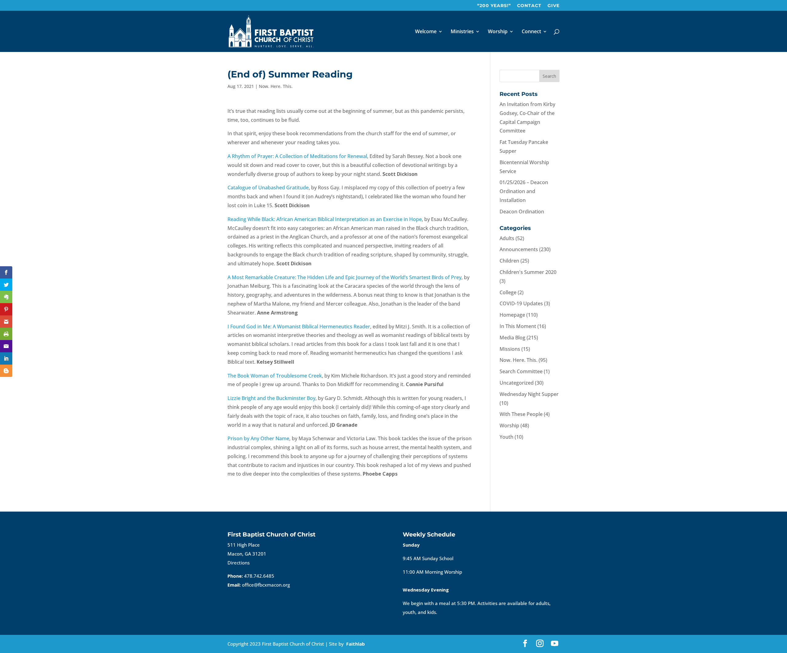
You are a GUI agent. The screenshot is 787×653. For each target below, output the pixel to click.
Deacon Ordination (522, 211)
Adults (507, 238)
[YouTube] (554, 643)
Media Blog (512, 337)
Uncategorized (517, 382)
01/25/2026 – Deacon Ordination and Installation (524, 191)
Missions (510, 349)
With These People (521, 414)
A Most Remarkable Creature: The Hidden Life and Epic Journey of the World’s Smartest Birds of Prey (344, 277)
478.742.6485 (259, 576)
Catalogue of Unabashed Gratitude (268, 187)
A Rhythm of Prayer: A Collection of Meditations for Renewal (297, 156)
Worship (498, 32)
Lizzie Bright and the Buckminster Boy (271, 398)
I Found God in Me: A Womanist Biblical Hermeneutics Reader (298, 326)
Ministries (462, 32)
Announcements (519, 249)
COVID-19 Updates (521, 303)
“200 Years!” (494, 5)
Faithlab (355, 644)
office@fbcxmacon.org (266, 585)
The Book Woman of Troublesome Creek (274, 375)
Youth (506, 436)
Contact (529, 5)
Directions (238, 563)
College (508, 292)
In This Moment (518, 326)
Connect (531, 32)
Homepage (512, 314)
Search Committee (521, 371)
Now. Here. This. (276, 86)
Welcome (426, 32)
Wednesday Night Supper (529, 394)
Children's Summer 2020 (528, 272)
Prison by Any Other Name (258, 438)
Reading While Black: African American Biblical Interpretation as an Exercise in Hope (324, 219)
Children (509, 260)
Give (554, 5)
